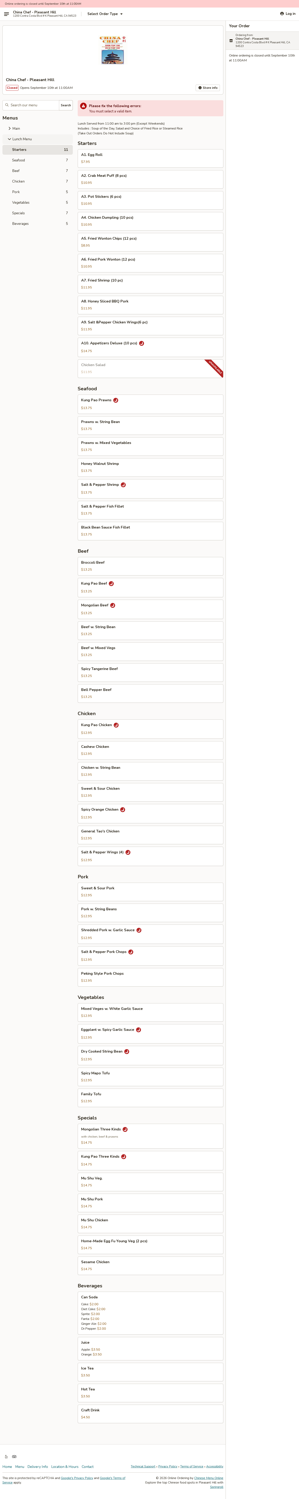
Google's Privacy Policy (77, 1478)
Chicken (40, 181)
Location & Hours (65, 1466)
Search (66, 105)
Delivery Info (37, 1466)
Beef (40, 171)
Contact (88, 1466)
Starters (40, 149)
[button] (150, 158)
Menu (19, 1466)
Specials (40, 213)
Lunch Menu (22, 139)
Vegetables (40, 202)
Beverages (40, 223)
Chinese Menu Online (208, 1478)
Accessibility (214, 1466)
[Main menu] (6, 14)
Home (7, 1466)
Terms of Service (191, 1466)
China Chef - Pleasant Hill (34, 12)
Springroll (216, 1487)
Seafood (40, 160)
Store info (209, 88)
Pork (40, 192)
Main (16, 128)
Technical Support (143, 1466)
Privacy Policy (167, 1466)
